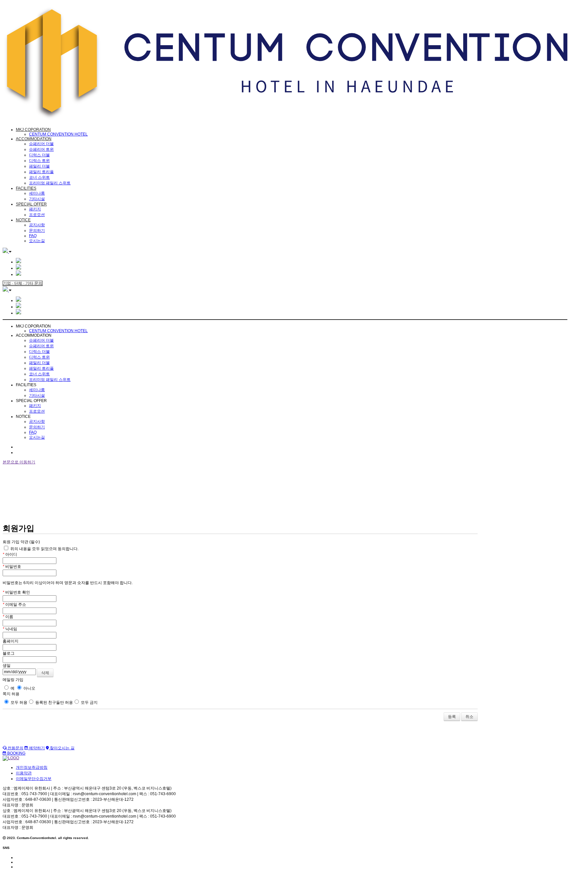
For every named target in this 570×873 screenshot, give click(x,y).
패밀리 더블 (39, 166)
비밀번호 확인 (16, 592)
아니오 (28, 688)
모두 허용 (18, 702)
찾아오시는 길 (62, 748)
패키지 (35, 209)
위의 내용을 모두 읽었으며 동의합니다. (44, 548)
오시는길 (37, 240)
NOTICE (23, 220)
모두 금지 (89, 702)
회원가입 (24, 452)
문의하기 (37, 230)
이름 (8, 616)
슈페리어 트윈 (41, 149)
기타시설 (37, 199)
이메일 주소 (14, 604)
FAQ (33, 236)
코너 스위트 (39, 177)
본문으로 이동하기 (19, 462)
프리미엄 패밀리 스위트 (50, 183)
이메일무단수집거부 (33, 778)
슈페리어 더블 (41, 143)
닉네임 (10, 629)
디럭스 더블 (39, 155)
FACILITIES (26, 188)
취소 (469, 716)
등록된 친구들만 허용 (53, 702)
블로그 (9, 653)
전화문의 (15, 748)
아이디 (10, 554)
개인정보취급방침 (32, 767)
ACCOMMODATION (33, 139)
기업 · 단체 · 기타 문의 (22, 283)
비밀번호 (12, 566)
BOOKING (15, 753)
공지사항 (37, 225)
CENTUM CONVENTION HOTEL (58, 134)
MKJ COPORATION (33, 129)
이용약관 (24, 773)
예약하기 (36, 748)
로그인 (22, 447)
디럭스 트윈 (39, 160)
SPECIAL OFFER (31, 204)
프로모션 (37, 214)
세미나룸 (37, 193)
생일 (7, 665)
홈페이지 (10, 641)
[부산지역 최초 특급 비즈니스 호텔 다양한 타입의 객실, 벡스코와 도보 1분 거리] (285, 118)
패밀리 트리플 (41, 172)
